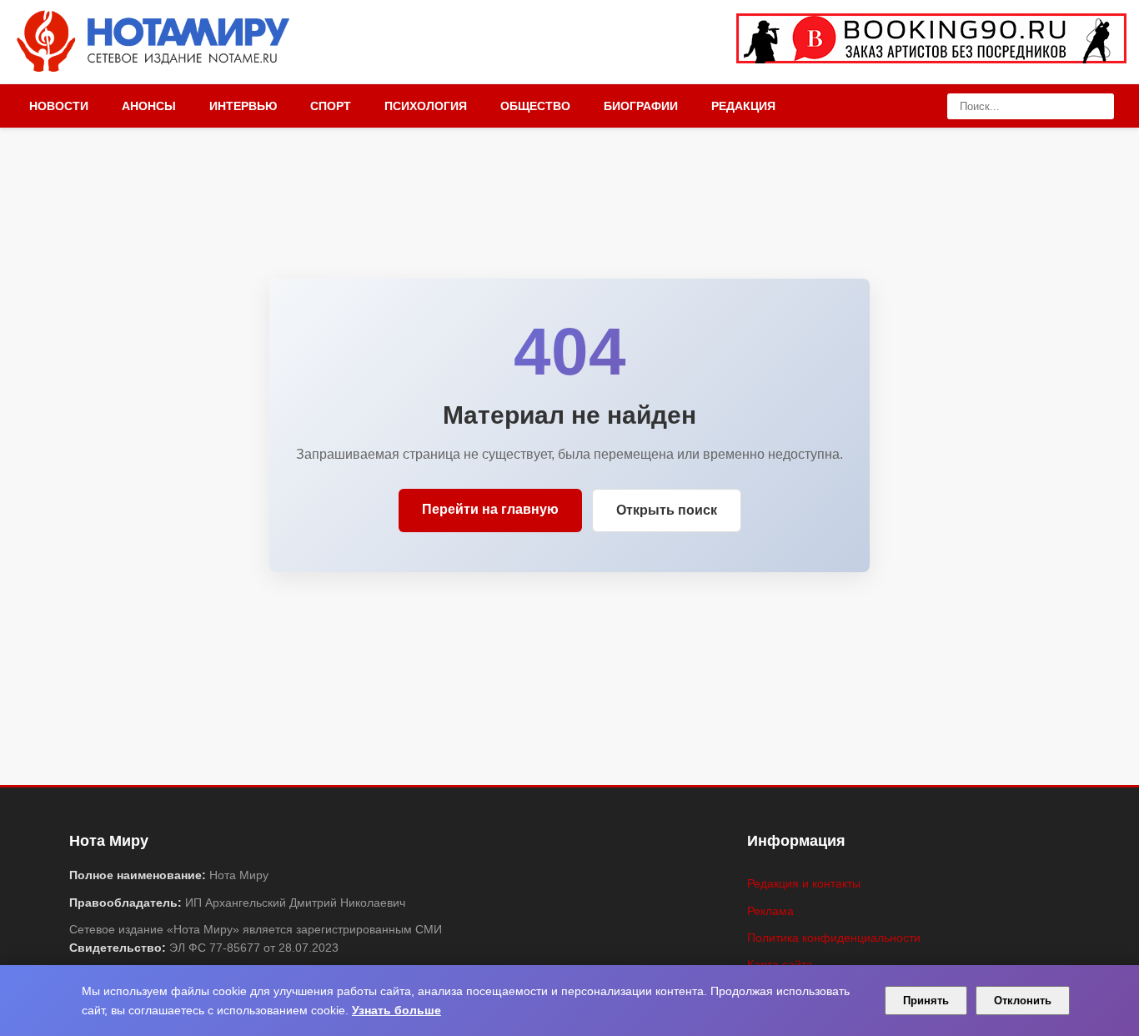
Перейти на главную (490, 509)
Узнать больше (396, 1010)
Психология (425, 106)
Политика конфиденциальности (834, 937)
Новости (58, 106)
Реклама (770, 911)
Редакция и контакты (804, 883)
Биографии (641, 106)
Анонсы (149, 106)
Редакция (743, 106)
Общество (535, 106)
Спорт (330, 106)
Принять (926, 1000)
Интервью (243, 106)
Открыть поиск (666, 510)
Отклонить (1022, 1000)
